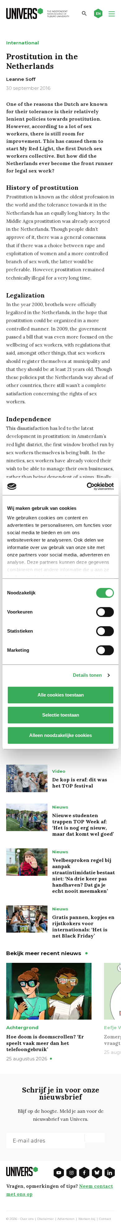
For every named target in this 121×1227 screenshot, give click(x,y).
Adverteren (65, 1219)
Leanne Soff (20, 79)
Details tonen (87, 675)
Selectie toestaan (60, 714)
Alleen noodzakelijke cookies (60, 735)
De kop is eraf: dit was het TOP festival (79, 782)
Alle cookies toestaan (61, 694)
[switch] (105, 612)
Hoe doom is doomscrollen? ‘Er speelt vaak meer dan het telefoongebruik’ (45, 1043)
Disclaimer (45, 1219)
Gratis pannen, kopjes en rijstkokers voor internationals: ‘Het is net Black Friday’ (83, 926)
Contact (105, 1219)
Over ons (27, 1219)
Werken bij (86, 1219)
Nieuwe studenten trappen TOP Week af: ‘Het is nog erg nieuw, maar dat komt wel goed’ (83, 824)
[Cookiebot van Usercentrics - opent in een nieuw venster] (87, 486)
